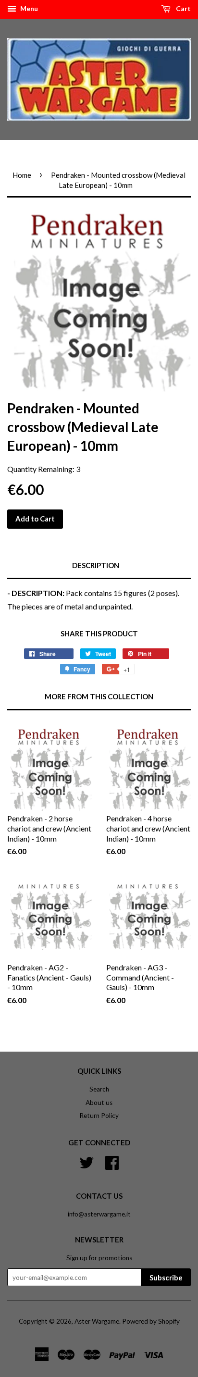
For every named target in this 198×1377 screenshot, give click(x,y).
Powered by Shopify (151, 1321)
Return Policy (99, 1115)
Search (99, 1089)
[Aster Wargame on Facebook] (112, 1162)
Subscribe (166, 1277)
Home (21, 175)
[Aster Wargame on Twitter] (86, 1162)
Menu (28, 8)
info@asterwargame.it (99, 1214)
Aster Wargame (96, 1321)
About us (99, 1102)
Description (95, 565)
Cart (182, 8)
